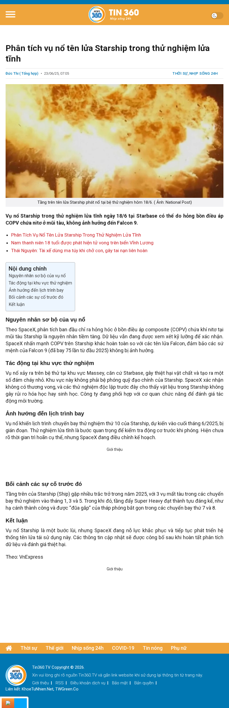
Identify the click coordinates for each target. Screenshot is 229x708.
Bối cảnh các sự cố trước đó (36, 297)
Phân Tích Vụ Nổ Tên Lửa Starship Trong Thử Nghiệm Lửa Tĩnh (76, 235)
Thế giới (54, 648)
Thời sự (180, 73)
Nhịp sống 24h (203, 73)
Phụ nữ (179, 648)
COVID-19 (123, 648)
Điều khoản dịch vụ (87, 682)
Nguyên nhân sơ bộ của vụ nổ (37, 275)
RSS (60, 682)
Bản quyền (144, 682)
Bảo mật (120, 682)
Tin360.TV (87, 675)
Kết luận (17, 304)
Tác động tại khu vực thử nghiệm (40, 283)
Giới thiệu (40, 682)
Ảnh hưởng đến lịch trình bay (36, 290)
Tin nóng (153, 648)
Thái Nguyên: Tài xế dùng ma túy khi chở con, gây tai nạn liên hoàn (79, 250)
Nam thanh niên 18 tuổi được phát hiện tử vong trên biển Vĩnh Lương (82, 242)
